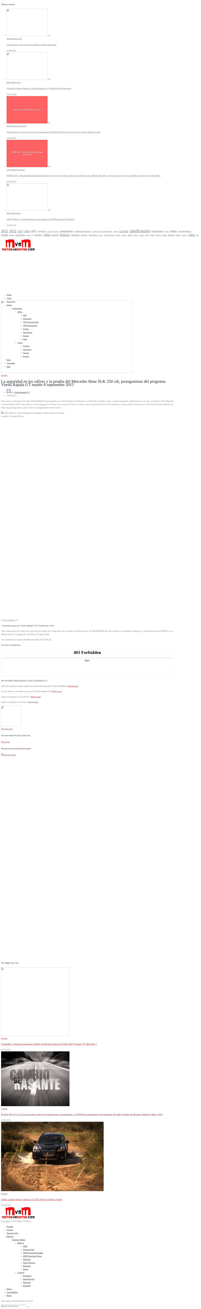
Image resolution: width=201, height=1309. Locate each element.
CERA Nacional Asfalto (33, 1253)
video (191, 234)
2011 (4, 231)
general (55, 235)
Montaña (10, 39)
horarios (65, 234)
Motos (9, 1289)
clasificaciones (157, 231)
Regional (18, 39)
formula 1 (38, 235)
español (11, 235)
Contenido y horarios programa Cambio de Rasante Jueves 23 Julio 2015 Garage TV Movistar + (49, 1044)
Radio (9, 1295)
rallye (152, 235)
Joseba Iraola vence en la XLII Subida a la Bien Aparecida (31, 45)
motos (118, 235)
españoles (20, 235)
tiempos (171, 235)
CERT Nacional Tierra (32, 1256)
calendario (42, 231)
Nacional (27, 1282)
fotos (47, 234)
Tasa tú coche (12, 1233)
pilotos (136, 235)
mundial (124, 235)
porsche (141, 235)
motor (101, 235)
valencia (184, 235)
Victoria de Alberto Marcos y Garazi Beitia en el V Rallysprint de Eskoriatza (39, 88)
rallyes (158, 235)
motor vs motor (109, 235)
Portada (9, 295)
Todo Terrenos (29, 1263)
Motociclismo (93, 235)
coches (167, 231)
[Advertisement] (100, 272)
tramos (178, 235)
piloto (130, 235)
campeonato (66, 231)
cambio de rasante (52, 231)
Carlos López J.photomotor (102, 231)
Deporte (10, 1236)
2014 (27, 231)
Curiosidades (12, 1292)
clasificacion (139, 230)
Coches (9, 298)
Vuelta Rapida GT (22, 392)
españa (4, 234)
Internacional (19, 170)
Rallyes (10, 82)
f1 (32, 235)
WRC (25, 1246)
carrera (115, 231)
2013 (20, 231)
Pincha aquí (73, 686)
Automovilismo (13, 126)
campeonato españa (82, 231)
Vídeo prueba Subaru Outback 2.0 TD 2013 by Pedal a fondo (31, 1199)
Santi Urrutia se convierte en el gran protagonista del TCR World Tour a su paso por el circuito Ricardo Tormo (53, 132)
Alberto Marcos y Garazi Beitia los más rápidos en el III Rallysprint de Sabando (41, 219)
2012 (12, 230)
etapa (28, 235)
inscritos (75, 235)
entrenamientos (184, 231)
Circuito (23, 126)
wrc (197, 235)
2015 (34, 231)
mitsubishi (84, 235)
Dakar (173, 231)
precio (147, 235)
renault (164, 235)
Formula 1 (27, 1276)
